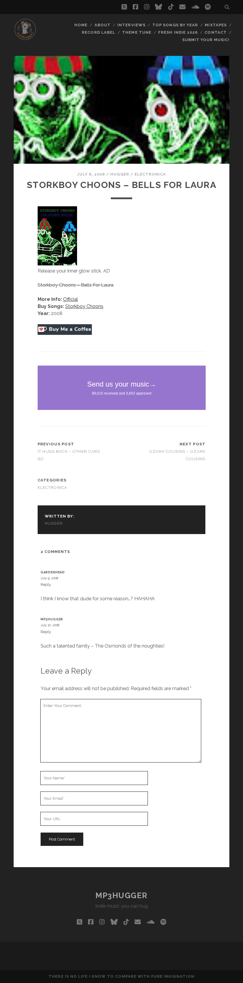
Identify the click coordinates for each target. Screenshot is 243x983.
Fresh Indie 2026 (178, 32)
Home (80, 25)
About (103, 25)
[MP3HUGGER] (25, 38)
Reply (46, 584)
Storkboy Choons (84, 306)
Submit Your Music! (206, 40)
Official (70, 299)
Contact (215, 32)
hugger (119, 174)
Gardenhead (53, 572)
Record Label (98, 32)
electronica (150, 174)
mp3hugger (52, 619)
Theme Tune (136, 32)
